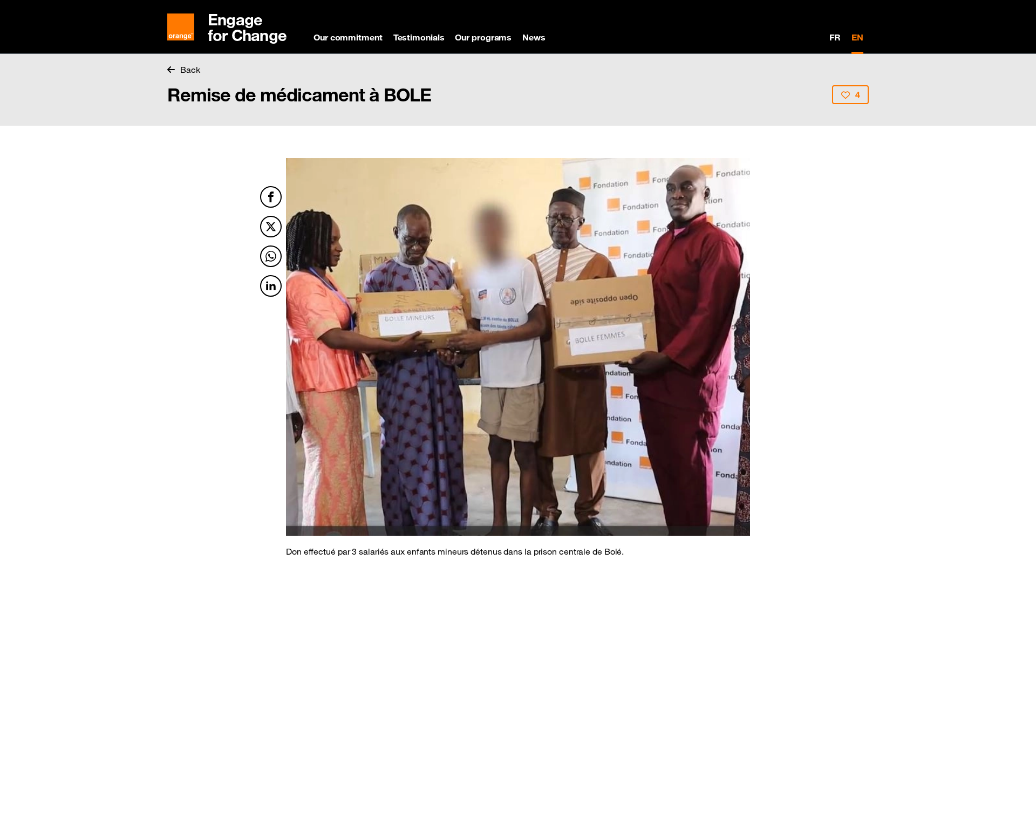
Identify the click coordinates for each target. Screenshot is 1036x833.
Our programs (483, 37)
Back (190, 69)
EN (857, 37)
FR (835, 37)
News (534, 37)
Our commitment (348, 37)
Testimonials (419, 37)
